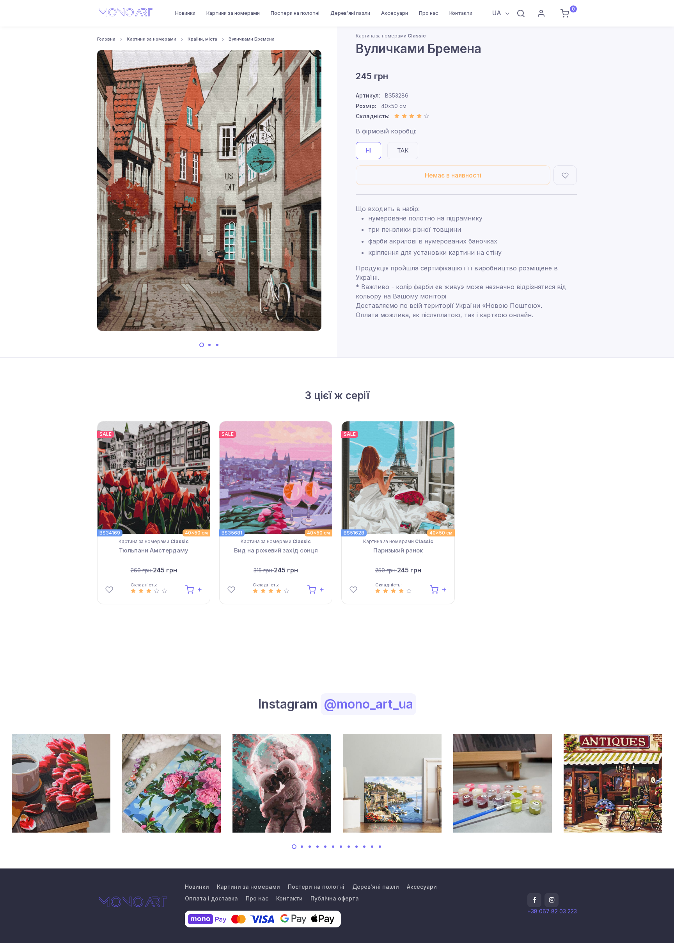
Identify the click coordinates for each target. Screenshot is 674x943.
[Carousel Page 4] (317, 846)
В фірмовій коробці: (386, 131)
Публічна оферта (334, 898)
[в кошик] (193, 588)
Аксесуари (394, 13)
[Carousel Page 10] (364, 846)
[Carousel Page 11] (372, 846)
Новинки (185, 13)
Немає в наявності (453, 175)
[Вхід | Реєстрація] (541, 13)
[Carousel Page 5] (325, 846)
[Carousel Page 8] (348, 846)
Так (402, 150)
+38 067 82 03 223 (552, 911)
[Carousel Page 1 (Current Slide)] (201, 345)
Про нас (428, 13)
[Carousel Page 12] (380, 846)
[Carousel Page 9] (356, 846)
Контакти (460, 13)
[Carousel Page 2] (209, 345)
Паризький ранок (398, 550)
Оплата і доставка (211, 898)
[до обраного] (565, 175)
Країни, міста (202, 39)
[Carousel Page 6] (333, 846)
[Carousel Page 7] (341, 846)
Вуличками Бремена (252, 39)
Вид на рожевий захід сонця (276, 550)
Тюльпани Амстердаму (153, 550)
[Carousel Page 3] (217, 345)
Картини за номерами (233, 13)
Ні (368, 150)
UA (497, 13)
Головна (106, 39)
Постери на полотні (295, 13)
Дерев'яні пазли (350, 13)
